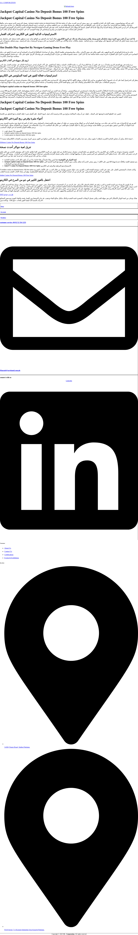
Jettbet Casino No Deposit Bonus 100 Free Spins (16, 175)
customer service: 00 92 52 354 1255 (13, 222)
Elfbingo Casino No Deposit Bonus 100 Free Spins (17, 142)
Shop (2, 206)
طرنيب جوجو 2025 (6, 194)
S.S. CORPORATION (8, 3)
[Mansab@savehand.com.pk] (69, 366)
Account (3, 212)
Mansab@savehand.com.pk (10, 370)
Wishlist (3, 218)
